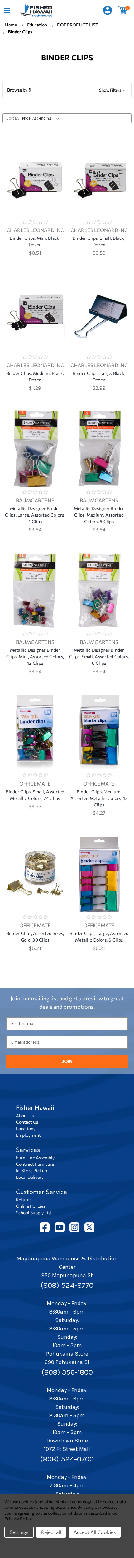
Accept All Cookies (95, 1532)
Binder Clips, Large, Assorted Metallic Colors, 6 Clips (98, 936)
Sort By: (13, 118)
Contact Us (27, 1122)
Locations (25, 1128)
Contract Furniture (35, 1164)
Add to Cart (35, 186)
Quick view (35, 170)
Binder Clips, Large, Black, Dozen (99, 376)
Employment (28, 1135)
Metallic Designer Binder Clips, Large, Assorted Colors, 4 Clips (35, 515)
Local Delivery (30, 1177)
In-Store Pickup (31, 1170)
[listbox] (42, 118)
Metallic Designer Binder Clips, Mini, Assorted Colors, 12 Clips (35, 656)
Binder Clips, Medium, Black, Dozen (35, 376)
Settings (19, 1532)
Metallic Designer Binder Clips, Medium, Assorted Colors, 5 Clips (99, 515)
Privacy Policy (17, 1518)
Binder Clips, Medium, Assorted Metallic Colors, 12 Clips (99, 798)
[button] (67, 90)
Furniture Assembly (35, 1157)
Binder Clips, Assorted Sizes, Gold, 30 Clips (35, 936)
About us (25, 1115)
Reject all (51, 1532)
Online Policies (30, 1206)
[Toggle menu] (6, 10)
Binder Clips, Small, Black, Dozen (99, 241)
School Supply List (34, 1212)
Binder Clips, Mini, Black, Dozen (35, 241)
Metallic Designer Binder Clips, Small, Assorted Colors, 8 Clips (99, 656)
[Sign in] (107, 10)
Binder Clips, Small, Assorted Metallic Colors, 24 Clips (35, 795)
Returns (23, 1199)
